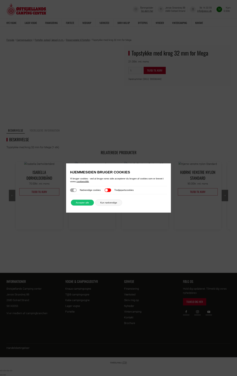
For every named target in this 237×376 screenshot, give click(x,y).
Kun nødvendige (108, 202)
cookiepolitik (82, 181)
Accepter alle (82, 202)
